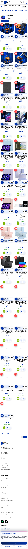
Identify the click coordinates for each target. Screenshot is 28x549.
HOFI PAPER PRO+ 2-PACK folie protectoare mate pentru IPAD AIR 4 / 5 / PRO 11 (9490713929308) (21, 157)
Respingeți (20, 546)
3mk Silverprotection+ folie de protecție (7, 69)
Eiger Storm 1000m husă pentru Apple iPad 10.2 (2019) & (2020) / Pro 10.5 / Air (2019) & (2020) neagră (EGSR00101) (7, 303)
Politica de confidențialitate (7, 500)
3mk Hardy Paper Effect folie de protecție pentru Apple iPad (21, 98)
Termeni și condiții (5, 505)
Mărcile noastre (4, 496)
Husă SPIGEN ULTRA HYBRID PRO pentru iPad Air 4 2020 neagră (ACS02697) (7, 273)
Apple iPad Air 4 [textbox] (10, 18)
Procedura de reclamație (6, 503)
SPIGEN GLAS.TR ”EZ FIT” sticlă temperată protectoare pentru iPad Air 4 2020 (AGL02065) (7, 331)
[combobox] (16, 18)
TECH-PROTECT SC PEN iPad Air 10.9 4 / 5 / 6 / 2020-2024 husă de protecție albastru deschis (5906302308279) (7, 157)
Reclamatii (3, 487)
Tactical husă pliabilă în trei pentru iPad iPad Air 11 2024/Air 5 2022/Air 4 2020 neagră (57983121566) (7, 99)
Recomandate (6, 21)
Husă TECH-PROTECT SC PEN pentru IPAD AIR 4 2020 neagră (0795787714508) (21, 389)
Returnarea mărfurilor (6, 485)
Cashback (3, 482)
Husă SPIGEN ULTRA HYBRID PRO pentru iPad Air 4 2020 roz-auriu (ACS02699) (7, 244)
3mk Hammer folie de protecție (21, 68)
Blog (2, 480)
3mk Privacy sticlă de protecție (7, 39)
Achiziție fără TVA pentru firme (8, 512)
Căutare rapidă (9, 15)
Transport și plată (5, 478)
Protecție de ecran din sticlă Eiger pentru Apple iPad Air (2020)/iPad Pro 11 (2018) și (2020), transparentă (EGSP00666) (21, 303)
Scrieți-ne (5, 463)
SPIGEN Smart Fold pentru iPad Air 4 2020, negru (7, 360)
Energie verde (4, 514)
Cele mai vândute (14, 21)
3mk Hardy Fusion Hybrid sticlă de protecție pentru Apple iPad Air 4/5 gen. (21, 127)
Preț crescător (24, 21)
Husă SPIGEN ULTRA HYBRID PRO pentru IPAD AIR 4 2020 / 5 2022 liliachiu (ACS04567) (21, 185)
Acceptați (14, 543)
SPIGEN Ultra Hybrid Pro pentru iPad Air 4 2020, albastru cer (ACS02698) (21, 244)
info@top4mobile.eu (5, 460)
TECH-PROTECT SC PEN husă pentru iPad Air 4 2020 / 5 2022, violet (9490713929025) (7, 185)
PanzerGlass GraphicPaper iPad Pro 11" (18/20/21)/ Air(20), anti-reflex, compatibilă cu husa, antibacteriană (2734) (21, 215)
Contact (2, 489)
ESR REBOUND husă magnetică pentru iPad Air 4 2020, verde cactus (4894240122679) (7, 419)
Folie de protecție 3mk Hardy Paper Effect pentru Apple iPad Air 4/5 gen (7, 127)
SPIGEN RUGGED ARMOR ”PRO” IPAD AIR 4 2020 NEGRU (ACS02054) (21, 273)
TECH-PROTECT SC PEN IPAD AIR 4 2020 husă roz (7, 214)
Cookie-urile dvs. (4, 498)
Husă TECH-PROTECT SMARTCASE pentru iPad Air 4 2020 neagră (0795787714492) (7, 389)
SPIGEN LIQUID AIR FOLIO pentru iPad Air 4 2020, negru (21, 331)
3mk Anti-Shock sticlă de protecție (21, 39)
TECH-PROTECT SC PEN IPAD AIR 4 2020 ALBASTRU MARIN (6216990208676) (21, 360)
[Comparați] (7, 49)
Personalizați (7, 546)
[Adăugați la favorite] (10, 49)
